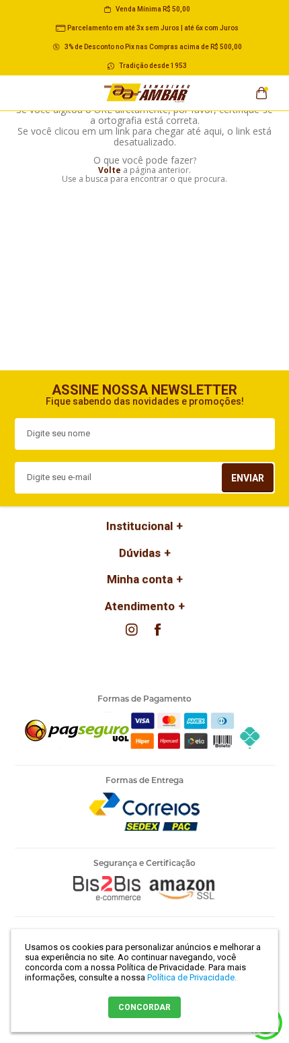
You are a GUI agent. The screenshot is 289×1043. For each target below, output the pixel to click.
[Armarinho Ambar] (147, 92)
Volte (109, 170)
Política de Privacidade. (192, 977)
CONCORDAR (144, 1007)
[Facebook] (157, 629)
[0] (261, 89)
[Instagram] (131, 629)
